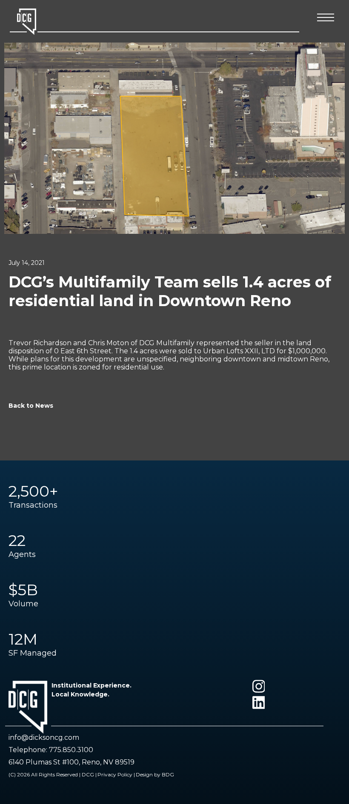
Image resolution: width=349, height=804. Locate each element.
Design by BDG (155, 774)
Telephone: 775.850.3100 (51, 750)
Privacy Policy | (116, 774)
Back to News (31, 405)
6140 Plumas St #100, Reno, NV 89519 (71, 762)
